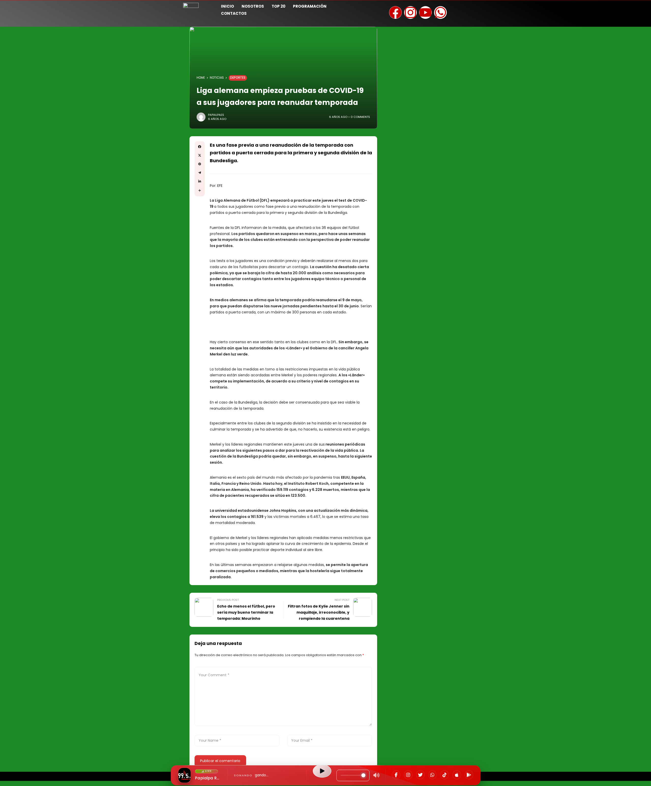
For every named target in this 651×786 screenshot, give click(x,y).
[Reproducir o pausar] (322, 771)
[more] (200, 190)
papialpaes (216, 115)
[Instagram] (408, 774)
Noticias (217, 78)
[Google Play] (469, 774)
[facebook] (199, 146)
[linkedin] (199, 181)
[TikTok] (444, 774)
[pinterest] (199, 164)
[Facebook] (396, 774)
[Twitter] (420, 774)
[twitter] (199, 155)
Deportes (237, 78)
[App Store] (456, 774)
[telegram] (199, 172)
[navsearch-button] (461, 9)
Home (201, 78)
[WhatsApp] (432, 774)
